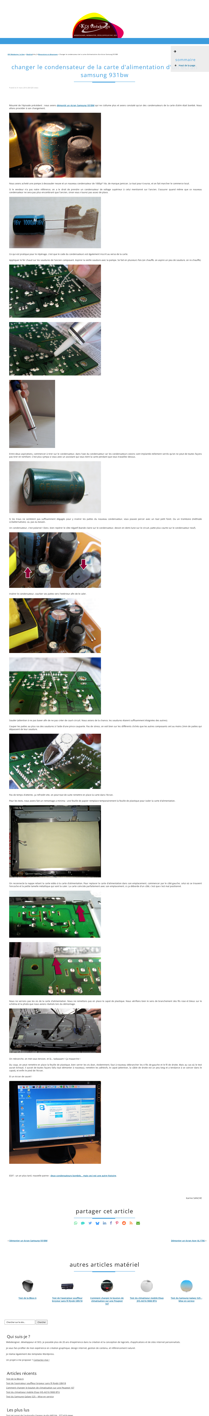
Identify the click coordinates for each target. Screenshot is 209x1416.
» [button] (188, 1240)
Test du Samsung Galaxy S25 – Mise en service (186, 1299)
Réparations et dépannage (48, 54)
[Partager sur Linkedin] (104, 1223)
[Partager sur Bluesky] (97, 1223)
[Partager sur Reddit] (124, 1223)
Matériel (29, 54)
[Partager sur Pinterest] (117, 1223)
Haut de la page (186, 65)
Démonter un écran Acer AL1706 (188, 1240)
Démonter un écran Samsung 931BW (28, 1240)
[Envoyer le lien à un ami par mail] (138, 1223)
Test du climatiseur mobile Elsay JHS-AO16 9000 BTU (147, 1299)
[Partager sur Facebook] (111, 1223)
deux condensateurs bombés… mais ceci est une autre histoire (83, 1175)
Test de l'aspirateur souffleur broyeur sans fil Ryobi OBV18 (67, 1299)
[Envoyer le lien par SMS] (82, 1223)
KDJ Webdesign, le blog (16, 54)
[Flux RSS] (131, 1223)
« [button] (27, 1240)
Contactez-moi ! (41, 1359)
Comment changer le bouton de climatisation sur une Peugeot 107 (107, 1301)
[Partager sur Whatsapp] (76, 1223)
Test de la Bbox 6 (27, 1298)
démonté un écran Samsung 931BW (75, 105)
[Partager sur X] (90, 1223)
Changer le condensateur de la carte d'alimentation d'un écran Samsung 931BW (104, 71)
